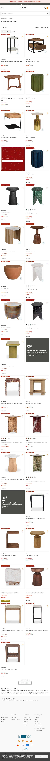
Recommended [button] (43, 27)
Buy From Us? (15, 719)
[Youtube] (27, 742)
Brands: (3, 31)
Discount (27, 719)
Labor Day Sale (4, 64)
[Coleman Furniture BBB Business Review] (25, 737)
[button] (43, 8)
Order (3, 719)
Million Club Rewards (40, 728)
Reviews (38, 730)
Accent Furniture (4, 18)
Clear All (13, 31)
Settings (4, 717)
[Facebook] (19, 742)
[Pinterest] (31, 742)
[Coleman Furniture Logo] (22, 8)
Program (27, 717)
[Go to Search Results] (47, 13)
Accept (41, 756)
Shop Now (12, 161)
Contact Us (30, 4)
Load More (25, 683)
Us (14, 717)
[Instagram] (23, 742)
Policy (37, 723)
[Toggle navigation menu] (2, 8)
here (17, 758)
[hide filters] (4, 27)
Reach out (4, 507)
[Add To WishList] (22, 37)
